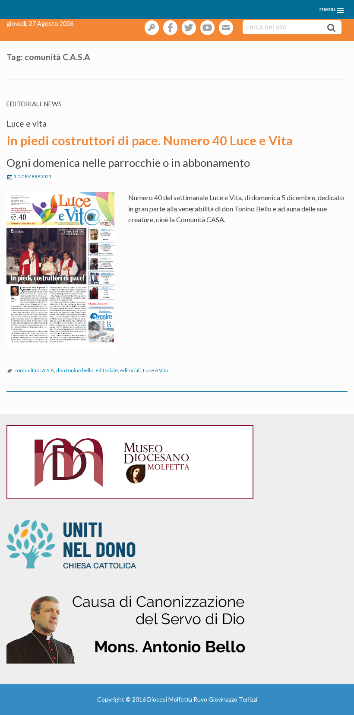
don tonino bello (74, 370)
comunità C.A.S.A (34, 370)
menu (327, 8)
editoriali (130, 370)
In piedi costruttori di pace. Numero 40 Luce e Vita (149, 140)
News (53, 104)
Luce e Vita (155, 370)
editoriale (106, 370)
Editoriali (23, 104)
